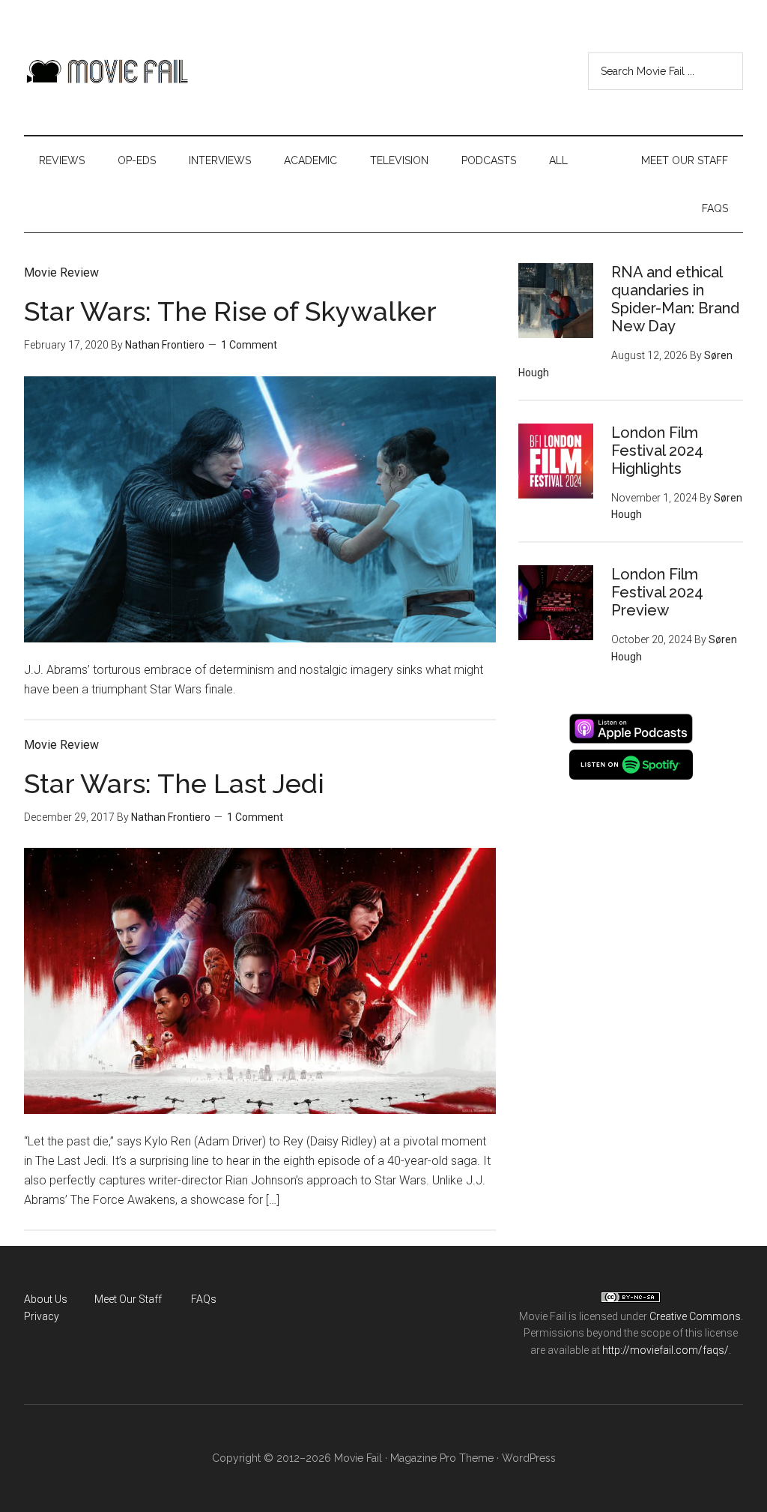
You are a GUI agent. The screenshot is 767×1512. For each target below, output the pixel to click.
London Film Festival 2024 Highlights (657, 451)
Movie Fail (106, 71)
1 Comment (249, 345)
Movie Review (61, 272)
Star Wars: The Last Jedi (174, 783)
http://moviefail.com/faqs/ (665, 1350)
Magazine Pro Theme (442, 1458)
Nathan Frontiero (164, 345)
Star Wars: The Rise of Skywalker (230, 311)
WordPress (529, 1458)
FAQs (203, 1299)
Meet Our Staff (128, 1299)
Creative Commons (695, 1316)
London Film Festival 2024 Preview (657, 592)
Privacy (41, 1316)
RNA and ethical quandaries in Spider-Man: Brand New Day (675, 299)
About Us (45, 1299)
